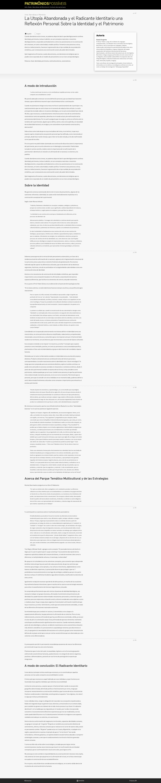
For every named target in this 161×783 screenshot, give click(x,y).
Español (29, 34)
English (38, 34)
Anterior (28, 781)
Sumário (81, 781)
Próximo (132, 781)
